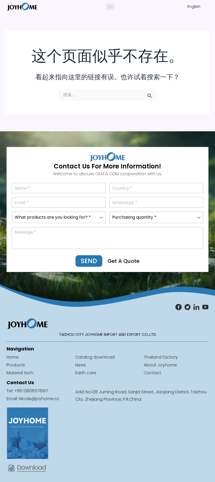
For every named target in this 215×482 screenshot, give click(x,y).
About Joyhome (160, 365)
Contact (152, 373)
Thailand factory (161, 357)
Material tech (20, 373)
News (80, 365)
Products (16, 365)
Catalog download (95, 357)
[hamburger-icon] (110, 7)
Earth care (85, 373)
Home (13, 357)
